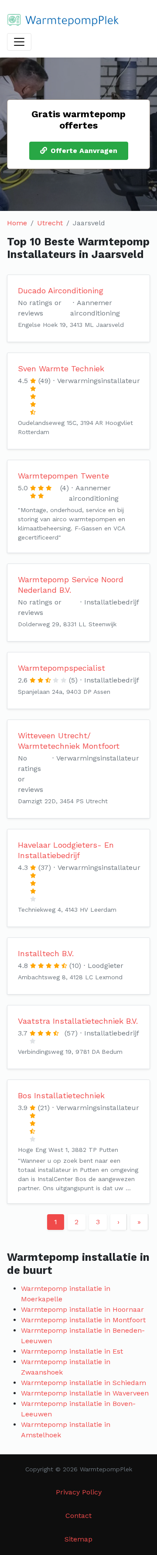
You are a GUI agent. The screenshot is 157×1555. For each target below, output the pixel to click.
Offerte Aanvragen (84, 150)
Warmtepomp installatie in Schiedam (83, 1382)
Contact (78, 1515)
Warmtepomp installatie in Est (72, 1351)
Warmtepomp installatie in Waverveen (85, 1393)
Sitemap (78, 1539)
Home (17, 223)
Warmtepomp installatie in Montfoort (83, 1320)
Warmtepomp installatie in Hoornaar (82, 1309)
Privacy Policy (79, 1492)
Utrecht (50, 223)
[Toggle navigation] (19, 42)
